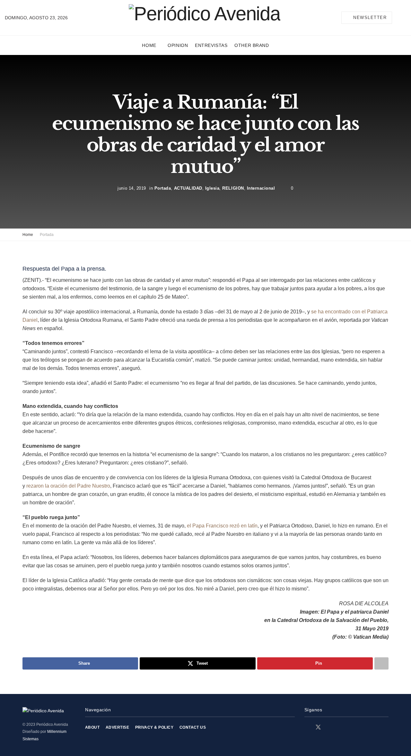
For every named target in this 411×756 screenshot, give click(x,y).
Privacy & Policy (154, 727)
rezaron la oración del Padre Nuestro (68, 486)
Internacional (261, 188)
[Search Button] (403, 18)
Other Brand (251, 45)
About (92, 727)
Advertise (117, 727)
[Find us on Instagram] (330, 727)
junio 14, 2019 (132, 188)
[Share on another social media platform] (381, 663)
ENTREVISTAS (211, 45)
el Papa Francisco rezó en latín (222, 525)
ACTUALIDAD (188, 188)
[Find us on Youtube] (340, 727)
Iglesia (212, 188)
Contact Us (192, 727)
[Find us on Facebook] (306, 727)
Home (149, 45)
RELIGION (233, 188)
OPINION (178, 45)
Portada (162, 188)
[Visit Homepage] (204, 17)
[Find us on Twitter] (318, 727)
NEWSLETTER (369, 17)
